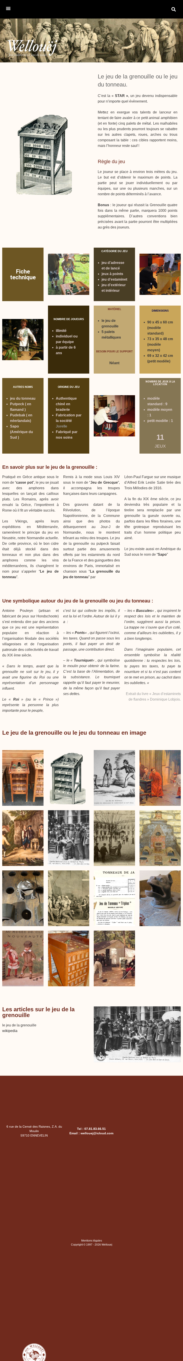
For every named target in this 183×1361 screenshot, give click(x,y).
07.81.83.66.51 (95, 1129)
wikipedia (9, 1031)
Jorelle (61, 426)
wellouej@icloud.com (97, 1133)
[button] (8, 8)
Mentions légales (91, 1240)
